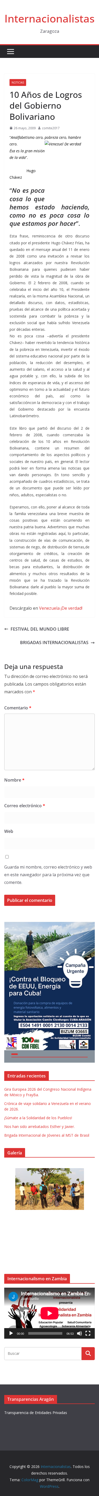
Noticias (18, 82)
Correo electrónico (24, 806)
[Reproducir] (11, 1333)
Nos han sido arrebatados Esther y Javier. (39, 1126)
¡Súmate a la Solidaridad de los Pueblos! (38, 1117)
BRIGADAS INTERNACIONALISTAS (54, 642)
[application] (49, 1313)
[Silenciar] (79, 1333)
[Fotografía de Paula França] (49, 1189)
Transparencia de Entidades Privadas (35, 1412)
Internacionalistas (49, 18)
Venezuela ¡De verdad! (60, 608)
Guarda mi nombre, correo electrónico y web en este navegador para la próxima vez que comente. (48, 874)
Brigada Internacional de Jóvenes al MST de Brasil (46, 1135)
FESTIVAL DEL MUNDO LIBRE (40, 629)
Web (8, 831)
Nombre (14, 780)
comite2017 (51, 128)
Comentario (17, 708)
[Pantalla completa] (88, 1333)
